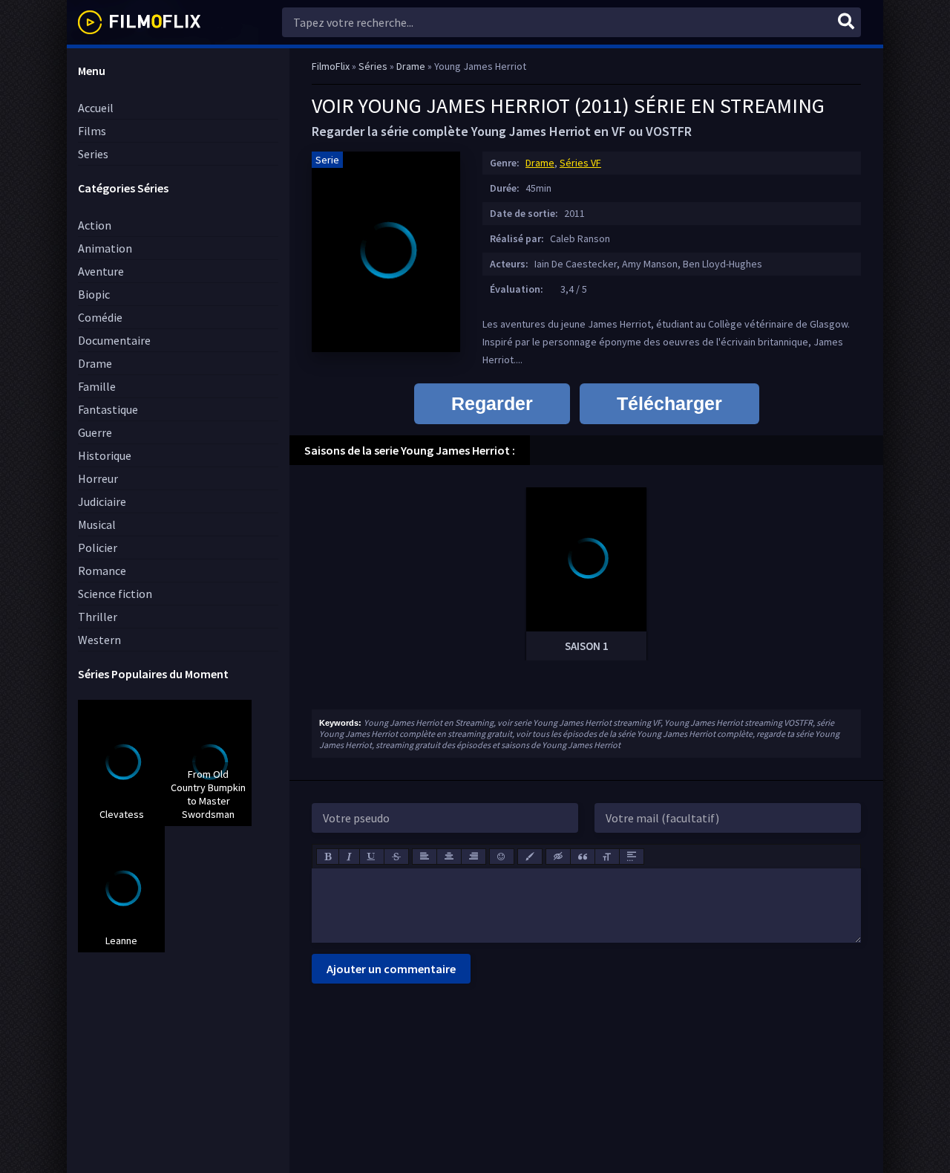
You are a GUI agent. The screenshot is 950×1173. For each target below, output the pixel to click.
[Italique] (349, 856)
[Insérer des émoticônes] (501, 856)
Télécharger (669, 403)
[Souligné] (371, 856)
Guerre (95, 432)
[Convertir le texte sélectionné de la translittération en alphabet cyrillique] (607, 856)
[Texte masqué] (558, 856)
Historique (104, 455)
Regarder (492, 403)
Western (99, 639)
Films (92, 130)
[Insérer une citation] (582, 856)
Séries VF (580, 162)
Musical (97, 524)
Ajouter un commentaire (391, 968)
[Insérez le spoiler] (631, 856)
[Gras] (327, 856)
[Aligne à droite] (473, 856)
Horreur (98, 478)
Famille (97, 386)
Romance (102, 570)
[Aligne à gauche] (424, 856)
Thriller (97, 616)
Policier (97, 547)
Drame (95, 363)
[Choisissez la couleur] (530, 856)
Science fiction (115, 593)
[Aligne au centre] (449, 856)
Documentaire (114, 340)
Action (94, 225)
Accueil (96, 107)
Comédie (100, 317)
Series (93, 153)
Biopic (94, 294)
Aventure (101, 271)
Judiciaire (102, 501)
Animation (105, 248)
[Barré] (396, 856)
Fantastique (108, 409)
